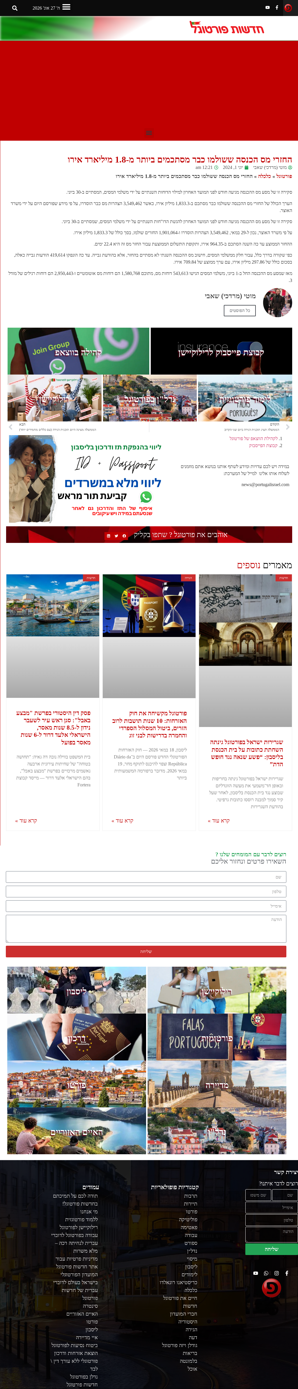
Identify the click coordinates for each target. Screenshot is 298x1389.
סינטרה (90, 1306)
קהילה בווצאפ (78, 352)
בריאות (190, 1353)
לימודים (189, 1274)
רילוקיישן (54, 399)
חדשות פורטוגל (82, 1385)
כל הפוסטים (240, 310)
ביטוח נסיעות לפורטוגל (75, 1345)
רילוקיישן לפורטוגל (79, 1227)
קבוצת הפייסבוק (263, 445)
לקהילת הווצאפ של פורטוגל (254, 438)
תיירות (190, 1204)
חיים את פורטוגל (180, 1298)
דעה (193, 1337)
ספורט (191, 1243)
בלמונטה (188, 1361)
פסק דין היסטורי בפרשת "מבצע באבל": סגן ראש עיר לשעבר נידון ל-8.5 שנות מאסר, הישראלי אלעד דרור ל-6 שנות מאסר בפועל (53, 727)
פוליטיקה (188, 1219)
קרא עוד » (219, 821)
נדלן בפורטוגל (84, 1377)
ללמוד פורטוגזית (81, 1219)
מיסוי (192, 1259)
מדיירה (217, 1085)
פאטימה (189, 1227)
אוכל (192, 1369)
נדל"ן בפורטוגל (150, 399)
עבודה (191, 1235)
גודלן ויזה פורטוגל (179, 1345)
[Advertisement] (149, 84)
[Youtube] (268, 7)
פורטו (76, 1085)
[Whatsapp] (266, 1273)
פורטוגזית (217, 1038)
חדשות (190, 1306)
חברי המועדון (183, 1314)
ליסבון (77, 991)
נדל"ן (217, 1132)
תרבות (190, 1196)
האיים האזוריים (76, 1132)
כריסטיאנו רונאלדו (178, 1282)
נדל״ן (192, 1251)
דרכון (77, 1038)
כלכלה (264, 176)
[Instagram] (276, 1273)
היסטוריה (187, 1322)
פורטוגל (284, 176)
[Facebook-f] (277, 7)
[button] (66, 6)
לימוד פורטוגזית (245, 399)
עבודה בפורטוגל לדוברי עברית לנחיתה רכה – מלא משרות (74, 1243)
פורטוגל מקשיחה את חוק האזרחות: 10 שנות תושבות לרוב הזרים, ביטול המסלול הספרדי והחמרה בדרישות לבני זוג (149, 724)
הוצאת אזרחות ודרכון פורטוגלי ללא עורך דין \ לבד (74, 1361)
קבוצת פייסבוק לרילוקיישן (221, 352)
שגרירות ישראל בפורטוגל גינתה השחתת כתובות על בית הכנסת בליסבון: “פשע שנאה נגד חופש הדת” (246, 753)
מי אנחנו (89, 1212)
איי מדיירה (87, 1337)
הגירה (191, 1329)
